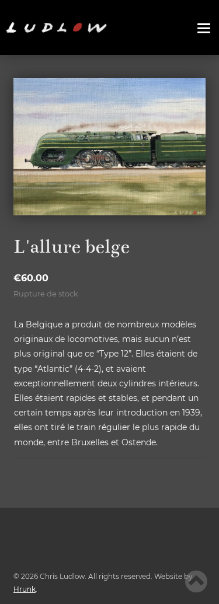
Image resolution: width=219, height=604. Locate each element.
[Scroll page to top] (196, 581)
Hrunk (24, 589)
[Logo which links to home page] (56, 27)
